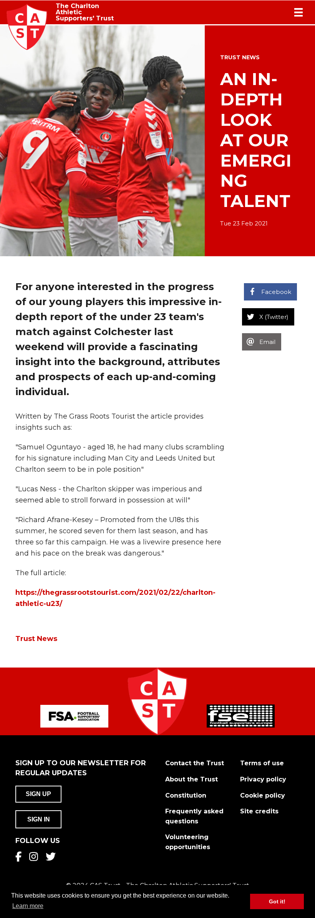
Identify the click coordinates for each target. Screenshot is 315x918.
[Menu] (298, 12)
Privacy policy (263, 779)
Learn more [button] (27, 906)
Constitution (185, 795)
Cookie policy (262, 795)
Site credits (259, 811)
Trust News (240, 57)
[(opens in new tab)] (74, 716)
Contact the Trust (194, 763)
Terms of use (262, 763)
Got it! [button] (277, 901)
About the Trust (191, 779)
